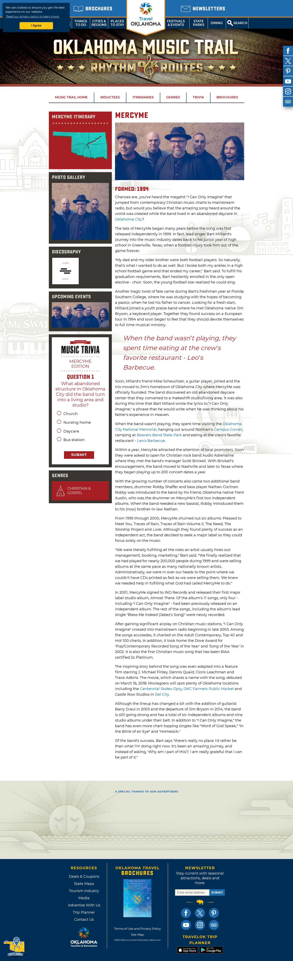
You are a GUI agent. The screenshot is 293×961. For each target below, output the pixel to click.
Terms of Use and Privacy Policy (137, 929)
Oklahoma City (128, 219)
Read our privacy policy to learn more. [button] (32, 16)
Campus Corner (228, 429)
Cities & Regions (99, 23)
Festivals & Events (176, 23)
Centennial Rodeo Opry (161, 689)
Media (83, 898)
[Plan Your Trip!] (14, 947)
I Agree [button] (36, 25)
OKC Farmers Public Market (209, 689)
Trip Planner (84, 912)
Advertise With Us (84, 905)
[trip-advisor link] (214, 925)
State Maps (84, 884)
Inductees (110, 97)
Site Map (137, 934)
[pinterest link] (214, 913)
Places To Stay (117, 23)
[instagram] (288, 91)
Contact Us (84, 919)
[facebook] (288, 51)
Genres (173, 97)
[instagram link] (200, 925)
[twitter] (288, 61)
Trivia (198, 97)
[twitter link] (200, 913)
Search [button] (240, 23)
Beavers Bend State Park (159, 435)
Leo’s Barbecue (151, 440)
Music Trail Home (71, 97)
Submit (79, 455)
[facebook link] (186, 913)
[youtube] (288, 81)
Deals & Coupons (84, 876)
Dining (217, 23)
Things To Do (81, 23)
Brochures (227, 97)
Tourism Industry (84, 891)
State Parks (198, 23)
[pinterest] (288, 71)
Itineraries (143, 97)
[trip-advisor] (288, 102)
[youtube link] (186, 925)
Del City (162, 694)
